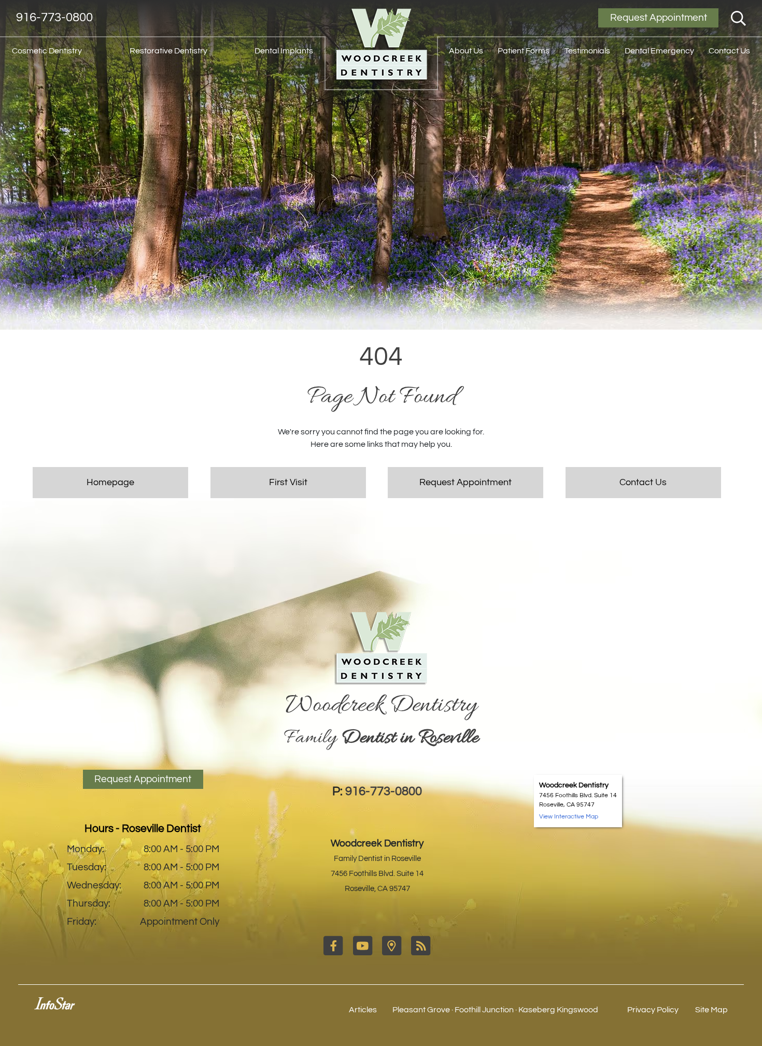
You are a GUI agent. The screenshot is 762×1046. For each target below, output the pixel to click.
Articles (363, 1010)
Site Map (711, 1010)
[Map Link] (392, 953)
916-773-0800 (54, 17)
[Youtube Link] (363, 953)
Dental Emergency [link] (659, 51)
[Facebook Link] (333, 953)
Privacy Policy (653, 1010)
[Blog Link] (420, 953)
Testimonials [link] (587, 51)
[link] (381, 45)
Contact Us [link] (729, 51)
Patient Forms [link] (523, 51)
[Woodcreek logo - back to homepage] (381, 649)
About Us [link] (466, 51)
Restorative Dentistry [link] (168, 51)
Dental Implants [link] (284, 51)
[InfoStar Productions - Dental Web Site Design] (54, 1007)
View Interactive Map (568, 816)
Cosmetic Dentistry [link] (47, 51)
